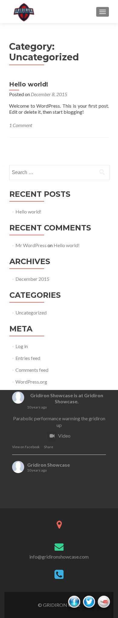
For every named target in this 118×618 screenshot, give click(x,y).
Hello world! (28, 84)
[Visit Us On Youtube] (103, 602)
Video (64, 435)
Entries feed (27, 358)
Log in (21, 346)
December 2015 (32, 279)
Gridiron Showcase (51, 395)
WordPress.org (31, 382)
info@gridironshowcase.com (59, 556)
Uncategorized (31, 312)
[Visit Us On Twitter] (88, 602)
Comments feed (31, 370)
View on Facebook (26, 447)
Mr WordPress (31, 245)
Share (48, 447)
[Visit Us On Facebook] (74, 602)
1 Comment (20, 125)
